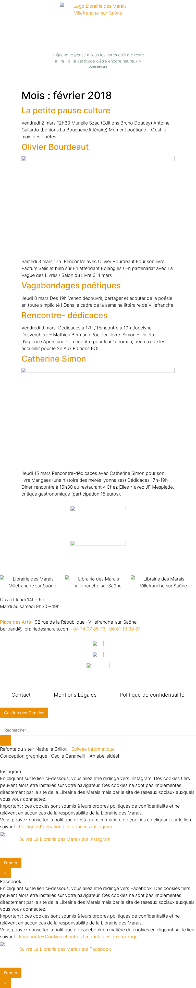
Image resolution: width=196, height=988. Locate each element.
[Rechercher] (5, 740)
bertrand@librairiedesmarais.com (34, 629)
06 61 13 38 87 (125, 629)
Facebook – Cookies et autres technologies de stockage (78, 936)
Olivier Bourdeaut (55, 147)
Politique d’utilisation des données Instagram (65, 826)
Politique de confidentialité (152, 695)
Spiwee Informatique (93, 749)
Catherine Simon (53, 359)
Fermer (10, 862)
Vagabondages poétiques (71, 285)
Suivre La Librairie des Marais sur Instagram (65, 839)
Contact (21, 695)
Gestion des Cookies (24, 712)
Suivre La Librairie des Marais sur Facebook (65, 949)
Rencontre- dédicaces (64, 315)
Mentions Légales (75, 695)
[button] (98, 80)
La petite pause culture (66, 110)
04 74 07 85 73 (89, 629)
